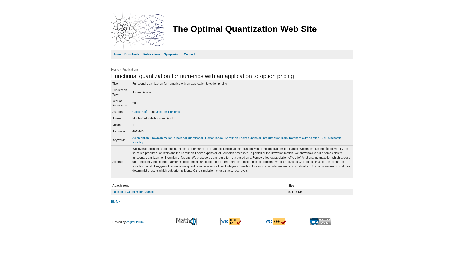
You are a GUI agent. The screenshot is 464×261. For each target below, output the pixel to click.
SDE (324, 138)
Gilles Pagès (140, 112)
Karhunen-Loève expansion (243, 138)
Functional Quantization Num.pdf (133, 192)
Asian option (140, 138)
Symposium (172, 54)
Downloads (132, 54)
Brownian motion (161, 138)
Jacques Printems (168, 112)
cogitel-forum (135, 222)
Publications (151, 54)
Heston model (214, 138)
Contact (189, 54)
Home (117, 54)
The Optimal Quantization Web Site (245, 29)
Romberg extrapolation (304, 138)
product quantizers (275, 138)
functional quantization (189, 138)
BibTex (115, 201)
